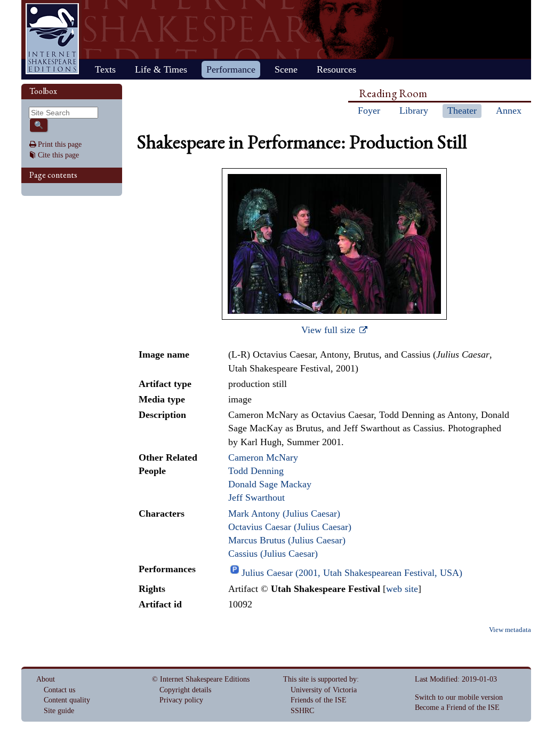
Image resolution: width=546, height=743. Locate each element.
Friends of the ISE (319, 700)
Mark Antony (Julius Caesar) (284, 513)
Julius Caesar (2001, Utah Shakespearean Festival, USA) (352, 572)
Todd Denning (256, 470)
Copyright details (185, 690)
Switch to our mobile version (459, 697)
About (45, 679)
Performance (230, 69)
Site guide (59, 711)
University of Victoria (324, 690)
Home (52, 38)
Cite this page (58, 155)
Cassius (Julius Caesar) (273, 553)
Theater (462, 110)
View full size (329, 330)
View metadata (510, 630)
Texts (105, 69)
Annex (508, 110)
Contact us (59, 690)
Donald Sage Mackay (269, 484)
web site (402, 588)
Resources (336, 69)
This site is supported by (320, 679)
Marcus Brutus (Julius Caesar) (287, 540)
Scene (286, 69)
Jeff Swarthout (256, 497)
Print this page (60, 144)
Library (413, 110)
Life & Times (161, 69)
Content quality (67, 700)
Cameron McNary (263, 457)
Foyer (369, 110)
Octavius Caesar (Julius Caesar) (289, 526)
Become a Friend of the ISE (457, 708)
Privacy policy (181, 700)
